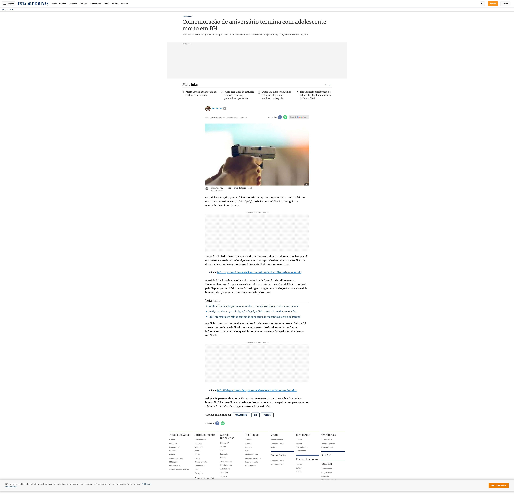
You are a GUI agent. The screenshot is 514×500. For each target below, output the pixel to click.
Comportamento (201, 462)
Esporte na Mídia (251, 462)
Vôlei (247, 451)
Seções (10, 4)
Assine (493, 4)
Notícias (274, 447)
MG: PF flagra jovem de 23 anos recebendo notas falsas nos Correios (257, 390)
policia (267, 415)
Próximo (330, 84)
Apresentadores (327, 469)
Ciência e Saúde (226, 465)
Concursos (224, 473)
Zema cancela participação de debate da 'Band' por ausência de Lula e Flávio (316, 95)
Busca (482, 3)
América (248, 440)
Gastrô (298, 472)
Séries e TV (199, 447)
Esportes (223, 476)
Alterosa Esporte (327, 447)
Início (4, 9)
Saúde (106, 4)
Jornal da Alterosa (328, 443)
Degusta (124, 4)
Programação (326, 472)
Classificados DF (277, 443)
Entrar (505, 4)
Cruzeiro (248, 447)
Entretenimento (200, 440)
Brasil (222, 450)
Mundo (222, 458)
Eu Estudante (225, 469)
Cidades (299, 440)
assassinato (241, 415)
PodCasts (325, 476)
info (224, 108)
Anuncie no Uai (204, 478)
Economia (73, 4)
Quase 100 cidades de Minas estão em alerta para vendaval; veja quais (276, 95)
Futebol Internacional (253, 458)
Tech (196, 469)
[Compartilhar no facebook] (280, 117)
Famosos (198, 443)
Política (62, 4)
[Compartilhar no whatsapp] (285, 117)
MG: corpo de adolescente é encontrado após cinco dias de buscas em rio (259, 272)
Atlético (248, 443)
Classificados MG (277, 440)
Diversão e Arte (226, 461)
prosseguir (498, 485)
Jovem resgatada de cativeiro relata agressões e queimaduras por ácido (239, 95)
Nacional (83, 4)
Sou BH (326, 455)
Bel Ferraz (217, 108)
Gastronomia (199, 466)
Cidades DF (224, 443)
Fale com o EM (174, 466)
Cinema (197, 451)
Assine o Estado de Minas (179, 469)
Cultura (115, 4)
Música (197, 455)
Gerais (54, 4)
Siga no (293, 117)
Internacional (95, 4)
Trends (197, 458)
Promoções (199, 473)
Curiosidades (301, 451)
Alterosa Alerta (326, 440)
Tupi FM (326, 463)
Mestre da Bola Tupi (328, 480)
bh (255, 415)
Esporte (299, 443)
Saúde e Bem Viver (176, 458)
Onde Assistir (250, 466)
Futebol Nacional (251, 455)
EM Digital (173, 462)
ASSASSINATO (187, 16)
